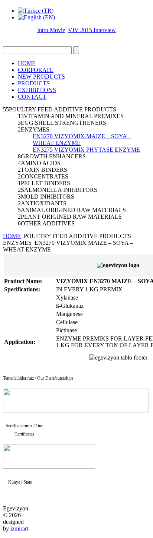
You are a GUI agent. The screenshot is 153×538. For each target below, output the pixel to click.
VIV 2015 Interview (92, 30)
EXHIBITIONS (37, 90)
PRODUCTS (34, 83)
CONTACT (32, 97)
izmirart (19, 528)
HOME (27, 63)
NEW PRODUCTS (41, 76)
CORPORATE (35, 70)
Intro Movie (51, 30)
